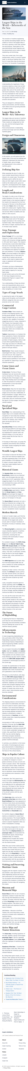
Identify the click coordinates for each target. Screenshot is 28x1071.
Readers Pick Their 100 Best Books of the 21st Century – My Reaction (14, 995)
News (4, 33)
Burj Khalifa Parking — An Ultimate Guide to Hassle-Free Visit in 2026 (14, 984)
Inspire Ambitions (12, 2)
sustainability (8, 719)
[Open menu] (25, 2)
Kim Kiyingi (14, 31)
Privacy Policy (7, 1068)
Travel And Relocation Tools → (14, 999)
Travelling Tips (10, 33)
